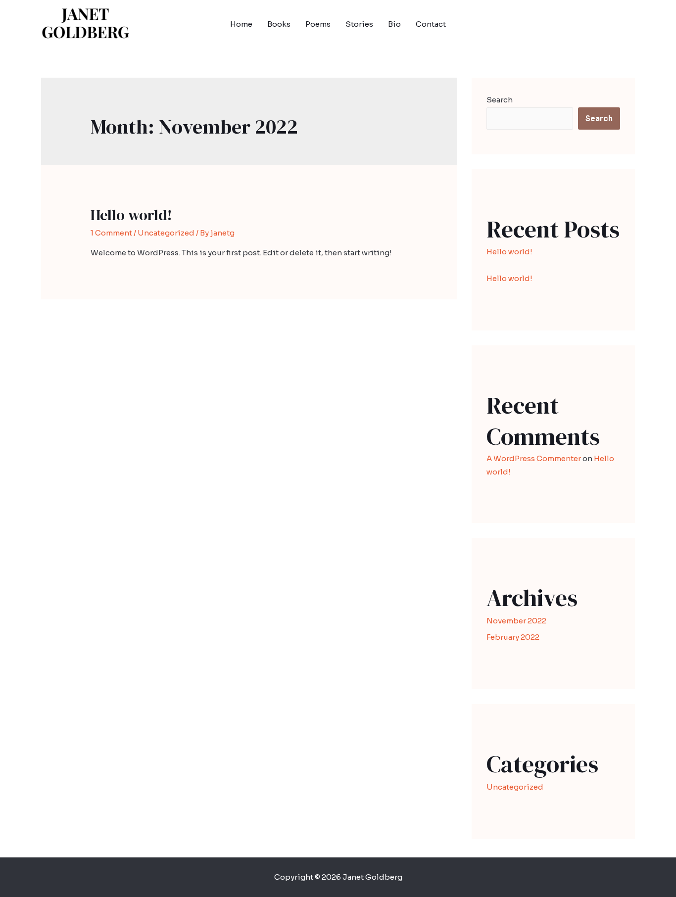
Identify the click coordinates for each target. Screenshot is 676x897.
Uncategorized (166, 232)
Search (499, 99)
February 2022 (512, 637)
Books (278, 24)
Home (241, 24)
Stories (359, 24)
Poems (318, 24)
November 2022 (516, 620)
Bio (394, 24)
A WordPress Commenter (533, 458)
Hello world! (131, 215)
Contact (431, 24)
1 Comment (111, 232)
